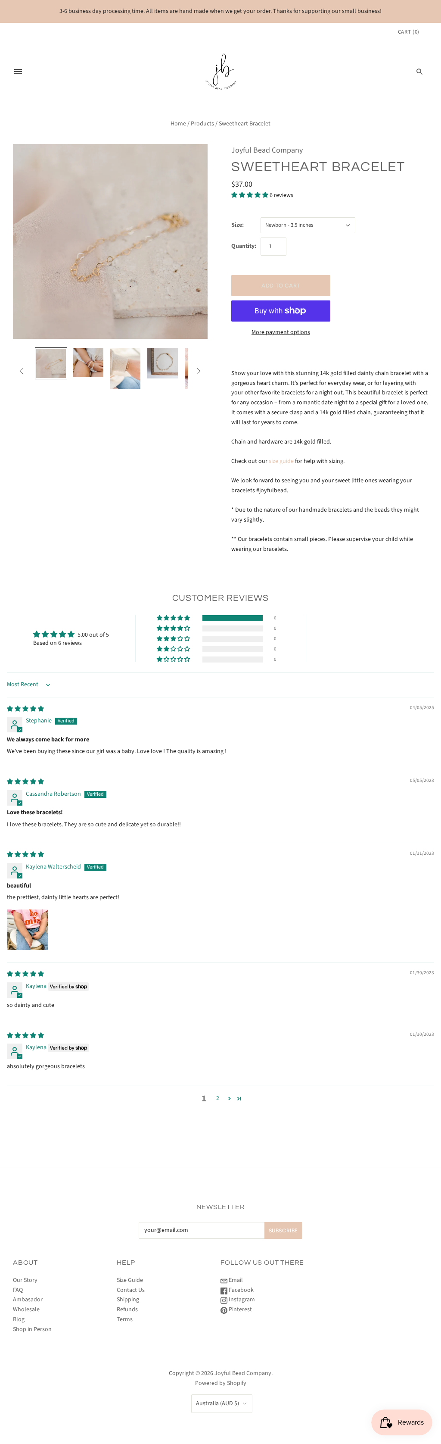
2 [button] (217, 1098)
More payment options (281, 332)
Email (235, 1280)
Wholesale (26, 1309)
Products (202, 123)
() (408, 32)
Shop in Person (32, 1329)
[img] (25, 709)
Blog (19, 1319)
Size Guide (130, 1280)
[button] (250, 195)
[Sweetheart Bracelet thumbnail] (51, 363)
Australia (217, 1403)
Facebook (240, 1290)
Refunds (127, 1309)
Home (178, 123)
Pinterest (239, 1309)
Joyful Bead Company (267, 150)
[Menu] (18, 71)
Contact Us (131, 1290)
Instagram (241, 1299)
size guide (281, 461)
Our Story (25, 1280)
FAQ (18, 1290)
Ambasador (28, 1299)
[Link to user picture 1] (27, 929)
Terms (125, 1319)
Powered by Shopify (220, 1383)
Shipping (128, 1299)
